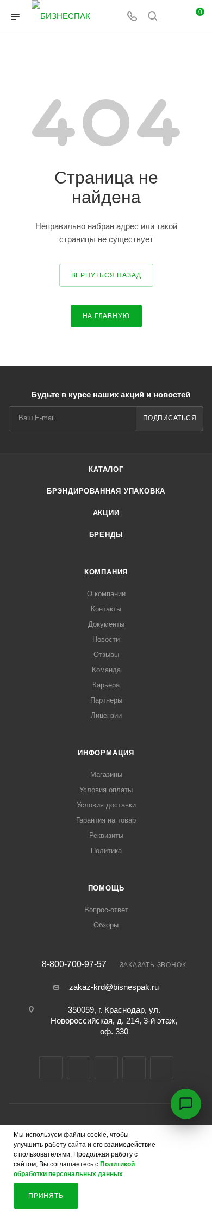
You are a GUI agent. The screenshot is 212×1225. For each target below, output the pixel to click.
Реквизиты (106, 835)
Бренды (106, 535)
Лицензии (106, 715)
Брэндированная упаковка (106, 491)
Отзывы (106, 655)
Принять (46, 1195)
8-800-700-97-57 (74, 964)
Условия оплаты (106, 790)
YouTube (106, 1067)
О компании (106, 594)
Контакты (106, 609)
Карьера (106, 685)
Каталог (106, 469)
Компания (106, 572)
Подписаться (170, 418)
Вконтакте (51, 1067)
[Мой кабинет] (173, 17)
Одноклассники (134, 1067)
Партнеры (106, 700)
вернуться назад (106, 275)
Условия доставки (106, 805)
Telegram (78, 1067)
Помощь (106, 888)
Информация (106, 753)
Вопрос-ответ (106, 910)
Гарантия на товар (106, 820)
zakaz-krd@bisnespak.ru (114, 987)
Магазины (106, 775)
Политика (106, 851)
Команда (106, 670)
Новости (106, 639)
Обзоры (106, 925)
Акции (106, 513)
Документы (106, 624)
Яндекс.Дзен (161, 1067)
